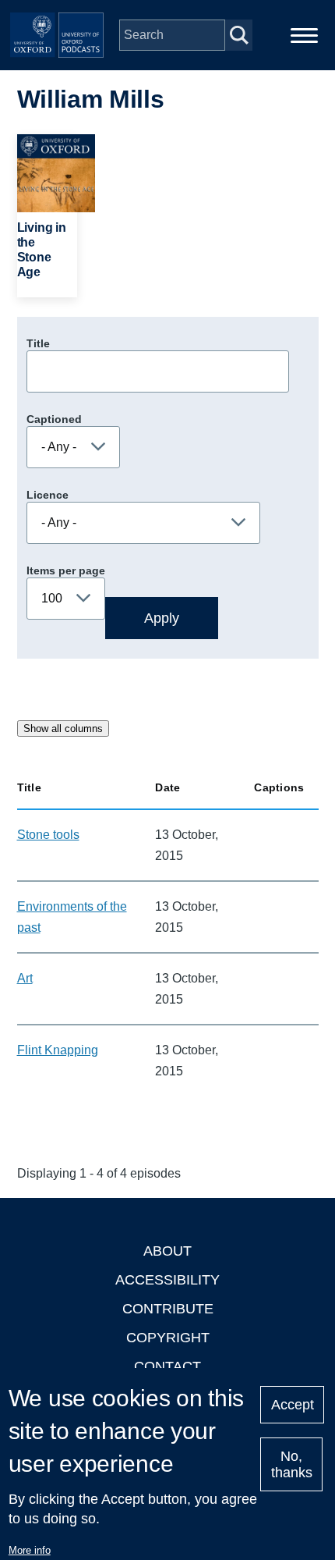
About (167, 1251)
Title (38, 343)
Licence (47, 495)
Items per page (65, 570)
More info (30, 1550)
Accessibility (167, 1280)
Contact (167, 1366)
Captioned (54, 419)
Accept (292, 1405)
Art (25, 978)
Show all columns (63, 728)
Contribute (167, 1309)
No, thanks (291, 1464)
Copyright (168, 1337)
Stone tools (48, 834)
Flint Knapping (57, 1050)
